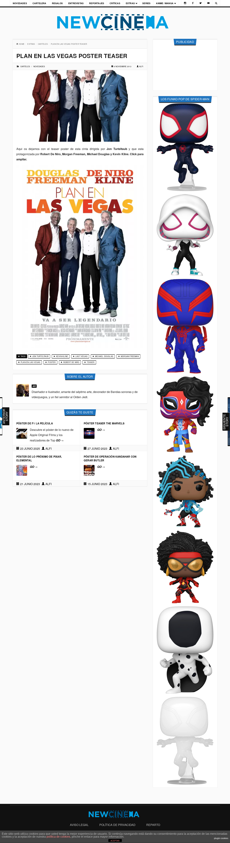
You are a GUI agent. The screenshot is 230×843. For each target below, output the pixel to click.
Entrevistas (76, 3)
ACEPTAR (115, 841)
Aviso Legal (79, 825)
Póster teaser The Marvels (104, 423)
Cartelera (39, 3)
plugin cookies (221, 838)
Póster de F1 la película (34, 423)
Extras (130, 3)
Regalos (57, 3)
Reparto (153, 825)
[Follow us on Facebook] (193, 3)
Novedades (20, 3)
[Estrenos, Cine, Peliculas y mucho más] (115, 22)
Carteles (43, 44)
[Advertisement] (185, 68)
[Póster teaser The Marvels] (89, 433)
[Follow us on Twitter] (200, 3)
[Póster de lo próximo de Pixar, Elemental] (21, 470)
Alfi (141, 66)
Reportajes (96, 3)
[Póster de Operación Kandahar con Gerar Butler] (89, 470)
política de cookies (58, 836)
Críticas (115, 3)
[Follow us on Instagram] (185, 3)
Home (21, 44)
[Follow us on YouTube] (208, 3)
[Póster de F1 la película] (21, 433)
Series (146, 3)
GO (60, 440)
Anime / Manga (164, 3)
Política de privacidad (117, 825)
